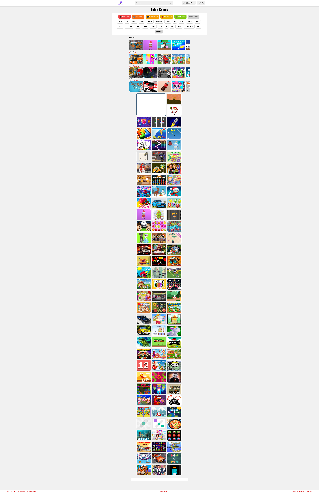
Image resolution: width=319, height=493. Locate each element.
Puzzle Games (181, 16)
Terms (292, 491)
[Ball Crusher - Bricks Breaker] (159, 145)
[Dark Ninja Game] (159, 156)
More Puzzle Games (133, 80)
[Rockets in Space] (174, 122)
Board (120, 21)
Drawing (120, 26)
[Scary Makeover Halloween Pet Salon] (178, 72)
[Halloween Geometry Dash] (159, 261)
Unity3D (189, 21)
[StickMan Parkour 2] (150, 86)
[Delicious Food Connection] (174, 157)
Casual (134, 21)
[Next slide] (188, 45)
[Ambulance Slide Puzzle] (143, 249)
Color (137, 26)
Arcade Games (168, 16)
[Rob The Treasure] (159, 296)
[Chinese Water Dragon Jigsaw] (143, 342)
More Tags (158, 31)
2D (166, 26)
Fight (198, 26)
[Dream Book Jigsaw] (143, 191)
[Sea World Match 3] (174, 226)
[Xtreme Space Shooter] (150, 72)
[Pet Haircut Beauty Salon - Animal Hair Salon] (178, 86)
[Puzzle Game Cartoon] (159, 319)
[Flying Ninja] (174, 319)
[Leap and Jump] (143, 261)
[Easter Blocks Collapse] (159, 179)
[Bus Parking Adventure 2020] (136, 59)
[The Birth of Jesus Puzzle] (143, 307)
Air (172, 26)
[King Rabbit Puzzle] (174, 331)
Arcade (168, 21)
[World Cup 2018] (174, 273)
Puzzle (145, 26)
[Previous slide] (131, 45)
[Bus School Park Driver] (136, 45)
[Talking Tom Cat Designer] (143, 237)
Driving (181, 21)
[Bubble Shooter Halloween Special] (143, 354)
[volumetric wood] (143, 133)
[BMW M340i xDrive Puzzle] (143, 319)
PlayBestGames (32, 491)
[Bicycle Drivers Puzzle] (143, 272)
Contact (8, 491)
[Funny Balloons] (174, 203)
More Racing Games (133, 52)
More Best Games (133, 39)
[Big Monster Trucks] (174, 261)
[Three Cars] (159, 121)
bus (175, 21)
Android (179, 26)
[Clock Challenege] (174, 133)
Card (127, 21)
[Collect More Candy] (143, 121)
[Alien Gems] (174, 145)
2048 (160, 26)
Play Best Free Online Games (120, 3)
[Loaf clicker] (143, 179)
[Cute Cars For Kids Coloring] (159, 168)
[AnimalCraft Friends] (164, 45)
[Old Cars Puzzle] (143, 330)
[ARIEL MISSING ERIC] (143, 168)
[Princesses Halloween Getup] (174, 168)
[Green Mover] (174, 238)
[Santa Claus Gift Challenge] (174, 110)
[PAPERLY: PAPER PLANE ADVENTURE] (178, 45)
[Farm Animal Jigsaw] (143, 284)
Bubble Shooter (189, 26)
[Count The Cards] (159, 307)
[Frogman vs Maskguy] (159, 342)
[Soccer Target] (174, 296)
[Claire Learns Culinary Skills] (159, 354)
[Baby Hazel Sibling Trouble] (174, 180)
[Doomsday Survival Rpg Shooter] (164, 72)
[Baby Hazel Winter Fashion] (143, 296)
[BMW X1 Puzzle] (159, 203)
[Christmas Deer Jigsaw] (159, 191)
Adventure (159, 21)
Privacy (296, 491)
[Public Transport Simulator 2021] (164, 59)
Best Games (129, 26)
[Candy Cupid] (143, 203)
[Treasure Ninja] (174, 342)
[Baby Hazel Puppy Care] (174, 354)
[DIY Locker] (150, 59)
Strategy (150, 21)
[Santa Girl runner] (174, 191)
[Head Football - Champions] (143, 226)
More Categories (193, 16)
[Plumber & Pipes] (136, 86)
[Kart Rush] (174, 215)
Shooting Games (153, 16)
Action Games (125, 16)
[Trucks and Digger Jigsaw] (136, 72)
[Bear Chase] (159, 272)
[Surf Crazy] (159, 133)
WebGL (197, 21)
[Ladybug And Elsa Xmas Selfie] (159, 249)
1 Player (153, 26)
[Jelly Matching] (159, 226)
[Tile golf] (174, 98)
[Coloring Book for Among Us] (143, 145)
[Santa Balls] (150, 45)
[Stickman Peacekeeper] (159, 237)
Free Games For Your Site (22, 491)
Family (141, 21)
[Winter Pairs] (174, 284)
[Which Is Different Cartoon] (174, 307)
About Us (13, 491)
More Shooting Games (134, 66)
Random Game (163, 491)
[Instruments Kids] (178, 59)
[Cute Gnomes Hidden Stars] (159, 214)
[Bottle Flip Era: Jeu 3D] (164, 86)
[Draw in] (143, 156)
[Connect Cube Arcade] (159, 284)
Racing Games (139, 16)
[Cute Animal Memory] (174, 249)
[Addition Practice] (159, 330)
